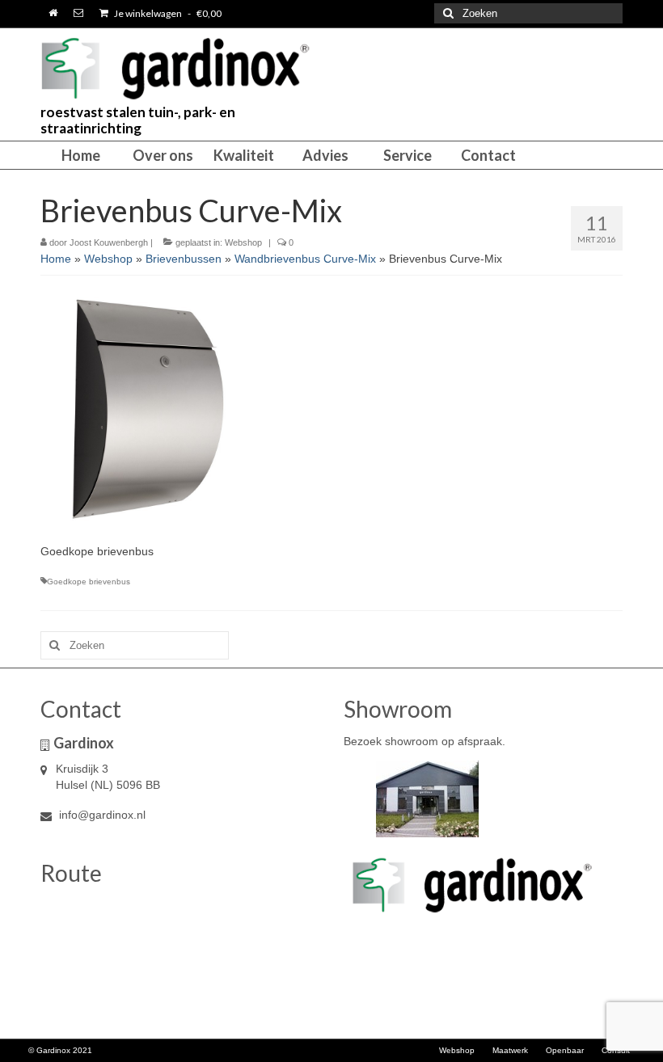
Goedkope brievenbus (88, 581)
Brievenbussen (184, 258)
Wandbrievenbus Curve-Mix (305, 258)
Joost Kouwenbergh (109, 242)
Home (55, 258)
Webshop (243, 242)
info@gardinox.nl (101, 814)
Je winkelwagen (167, 13)
